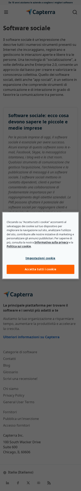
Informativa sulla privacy (51, 242)
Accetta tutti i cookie (40, 269)
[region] (40, 245)
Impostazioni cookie (40, 258)
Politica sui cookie (19, 246)
